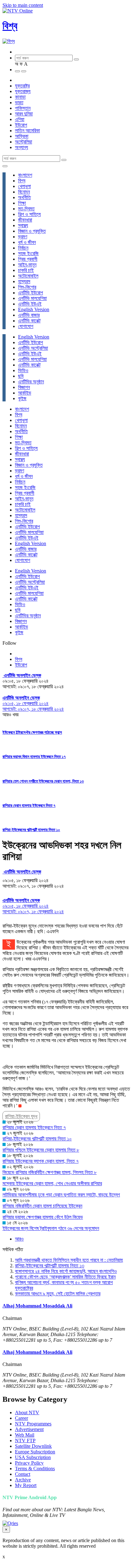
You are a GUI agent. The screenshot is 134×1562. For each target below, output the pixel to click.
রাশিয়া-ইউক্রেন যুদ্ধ (21, 1116)
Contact (22, 1474)
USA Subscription (33, 1457)
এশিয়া (19, 119)
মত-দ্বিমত (26, 208)
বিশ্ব (9, 25)
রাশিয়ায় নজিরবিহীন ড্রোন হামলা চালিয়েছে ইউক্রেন (42, 1206)
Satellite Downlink (33, 1446)
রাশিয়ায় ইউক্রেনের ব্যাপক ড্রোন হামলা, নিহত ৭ (40, 1161)
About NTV (27, 1412)
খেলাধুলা (24, 186)
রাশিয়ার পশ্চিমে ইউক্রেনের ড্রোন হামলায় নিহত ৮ (40, 1150)
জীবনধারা (25, 219)
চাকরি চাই (26, 270)
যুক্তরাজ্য (23, 91)
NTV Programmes (33, 1423)
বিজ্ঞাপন (24, 387)
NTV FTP (25, 1440)
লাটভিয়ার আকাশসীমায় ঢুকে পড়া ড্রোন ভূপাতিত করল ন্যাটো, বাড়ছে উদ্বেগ (61, 1194)
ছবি (20, 376)
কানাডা (20, 97)
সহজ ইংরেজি (28, 253)
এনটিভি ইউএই (29, 303)
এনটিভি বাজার (29, 315)
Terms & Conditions (35, 1468)
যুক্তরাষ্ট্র (22, 85)
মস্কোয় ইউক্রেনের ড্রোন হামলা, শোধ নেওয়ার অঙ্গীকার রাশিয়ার (52, 1183)
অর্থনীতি (24, 197)
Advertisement (29, 1429)
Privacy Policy (29, 1463)
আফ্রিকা (21, 136)
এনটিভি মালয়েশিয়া (32, 298)
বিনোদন (24, 191)
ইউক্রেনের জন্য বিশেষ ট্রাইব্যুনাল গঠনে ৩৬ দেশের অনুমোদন (50, 1228)
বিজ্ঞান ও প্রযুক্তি (32, 231)
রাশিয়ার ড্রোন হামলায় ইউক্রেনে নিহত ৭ (28, 805)
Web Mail (24, 1435)
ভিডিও (23, 370)
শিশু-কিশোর (27, 287)
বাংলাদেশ (25, 175)
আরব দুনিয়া (24, 113)
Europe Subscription (35, 1451)
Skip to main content (22, 5)
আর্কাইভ (24, 392)
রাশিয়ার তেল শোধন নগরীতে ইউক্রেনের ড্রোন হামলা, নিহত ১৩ (43, 781)
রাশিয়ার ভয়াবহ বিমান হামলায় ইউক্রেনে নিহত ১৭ (34, 756)
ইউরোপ (21, 125)
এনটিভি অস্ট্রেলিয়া (33, 348)
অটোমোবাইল (28, 275)
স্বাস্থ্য (23, 225)
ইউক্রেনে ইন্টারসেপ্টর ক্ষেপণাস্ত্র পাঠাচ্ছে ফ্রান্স (32, 732)
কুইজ (22, 398)
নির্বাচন (23, 247)
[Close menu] (4, 166)
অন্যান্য (21, 147)
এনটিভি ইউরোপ (30, 292)
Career (21, 1418)
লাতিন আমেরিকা (27, 130)
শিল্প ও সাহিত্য (29, 214)
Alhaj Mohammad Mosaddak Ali (37, 1305)
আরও (19, 1239)
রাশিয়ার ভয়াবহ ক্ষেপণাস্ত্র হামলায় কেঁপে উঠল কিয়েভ (42, 1217)
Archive (23, 1479)
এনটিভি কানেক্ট (29, 320)
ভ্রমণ (22, 236)
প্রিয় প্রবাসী (27, 259)
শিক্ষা (22, 203)
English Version (33, 309)
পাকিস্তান (23, 108)
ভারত (19, 102)
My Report (25, 1485)
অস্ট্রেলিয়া (23, 141)
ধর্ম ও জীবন (27, 242)
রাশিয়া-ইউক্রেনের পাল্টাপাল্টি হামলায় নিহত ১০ (31, 829)
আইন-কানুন (27, 264)
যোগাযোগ (25, 326)
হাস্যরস (24, 281)
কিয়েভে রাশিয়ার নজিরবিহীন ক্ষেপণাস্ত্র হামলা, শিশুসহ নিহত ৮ (49, 1172)
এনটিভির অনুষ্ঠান (31, 381)
